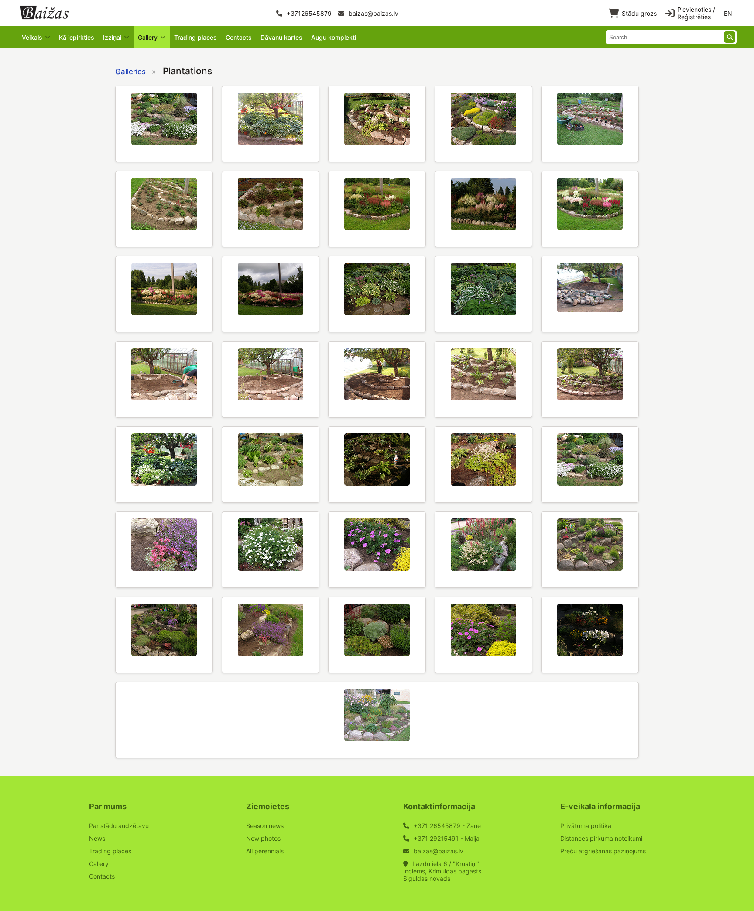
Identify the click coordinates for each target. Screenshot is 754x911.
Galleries (130, 71)
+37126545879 (308, 13)
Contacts (239, 37)
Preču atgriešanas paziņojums (603, 851)
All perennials (265, 851)
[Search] (729, 37)
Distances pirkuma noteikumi (601, 838)
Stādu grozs (639, 13)
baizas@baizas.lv (372, 13)
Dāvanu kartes (281, 37)
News (97, 838)
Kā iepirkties (76, 37)
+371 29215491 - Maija (447, 838)
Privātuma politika (585, 825)
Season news (265, 825)
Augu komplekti (333, 37)
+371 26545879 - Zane (447, 825)
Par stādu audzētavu (119, 825)
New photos (263, 838)
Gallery (99, 863)
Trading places (195, 37)
